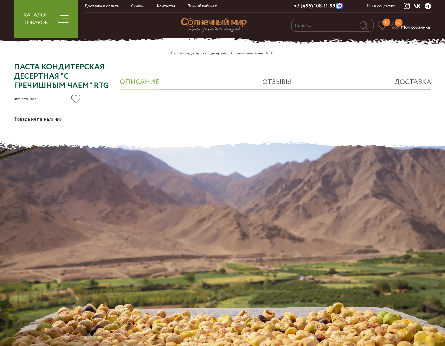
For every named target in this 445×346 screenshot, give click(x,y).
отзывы (276, 82)
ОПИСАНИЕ (139, 82)
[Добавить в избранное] (75, 99)
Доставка (413, 82)
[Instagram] (407, 6)
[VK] (417, 6)
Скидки (137, 6)
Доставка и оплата (101, 6)
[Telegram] (428, 6)
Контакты (166, 6)
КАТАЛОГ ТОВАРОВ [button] (35, 19)
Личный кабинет (202, 6)
